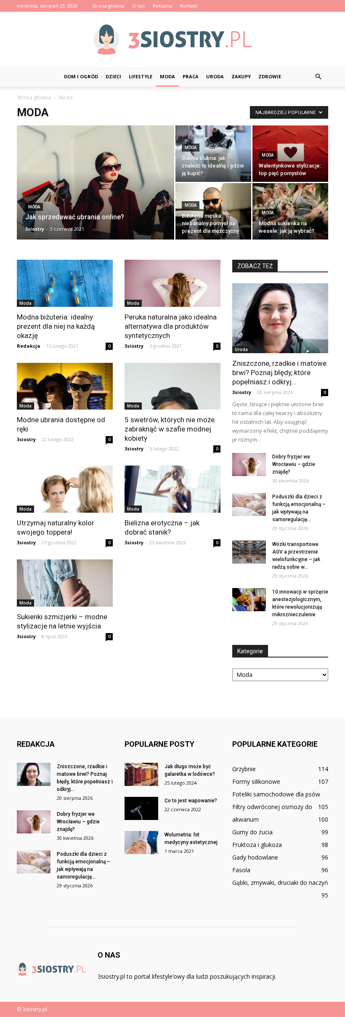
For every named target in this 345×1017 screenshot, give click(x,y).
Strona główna (108, 6)
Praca (191, 76)
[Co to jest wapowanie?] (141, 808)
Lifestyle (140, 76)
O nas (138, 6)
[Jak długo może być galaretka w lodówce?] (141, 774)
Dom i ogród (81, 76)
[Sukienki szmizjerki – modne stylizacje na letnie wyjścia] (65, 583)
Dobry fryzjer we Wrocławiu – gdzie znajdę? (293, 464)
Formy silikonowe (256, 781)
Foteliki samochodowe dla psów (276, 794)
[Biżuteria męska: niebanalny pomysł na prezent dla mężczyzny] (213, 211)
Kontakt (188, 6)
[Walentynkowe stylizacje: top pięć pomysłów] (290, 153)
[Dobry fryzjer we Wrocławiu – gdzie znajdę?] (249, 464)
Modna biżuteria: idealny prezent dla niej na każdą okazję (56, 326)
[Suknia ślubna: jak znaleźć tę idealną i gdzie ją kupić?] (213, 153)
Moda (167, 76)
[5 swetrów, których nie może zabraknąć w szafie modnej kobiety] (172, 386)
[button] (318, 77)
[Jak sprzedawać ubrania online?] (95, 188)
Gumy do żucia (252, 832)
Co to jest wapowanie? (191, 801)
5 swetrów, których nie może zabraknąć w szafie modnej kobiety (170, 428)
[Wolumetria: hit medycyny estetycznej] (141, 842)
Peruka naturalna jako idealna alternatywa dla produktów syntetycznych (171, 326)
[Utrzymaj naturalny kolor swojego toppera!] (65, 489)
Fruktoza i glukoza (257, 845)
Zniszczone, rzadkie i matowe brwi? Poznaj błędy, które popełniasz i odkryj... (279, 372)
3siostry (34, 229)
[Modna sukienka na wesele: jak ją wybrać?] (290, 211)
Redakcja (28, 346)
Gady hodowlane (255, 857)
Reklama (162, 6)
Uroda (215, 76)
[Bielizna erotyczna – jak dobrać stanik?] (172, 489)
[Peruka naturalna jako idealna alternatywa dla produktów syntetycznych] (172, 283)
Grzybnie (244, 769)
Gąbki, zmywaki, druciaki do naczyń (280, 883)
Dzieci (113, 76)
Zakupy (241, 76)
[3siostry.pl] (172, 39)
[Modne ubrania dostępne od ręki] (65, 386)
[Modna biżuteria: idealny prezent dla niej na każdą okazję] (65, 283)
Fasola (241, 870)
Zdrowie (269, 76)
